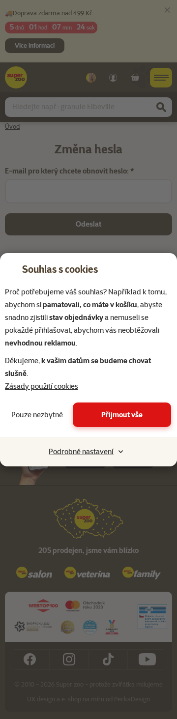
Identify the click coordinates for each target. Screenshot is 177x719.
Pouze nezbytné (37, 415)
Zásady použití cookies (41, 386)
